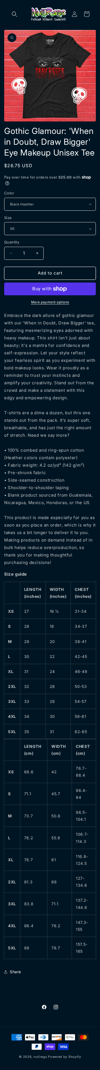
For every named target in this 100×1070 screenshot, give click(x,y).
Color (9, 193)
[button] (14, 14)
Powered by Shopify (64, 1057)
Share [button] (15, 971)
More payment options (50, 302)
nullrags (40, 1057)
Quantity (11, 242)
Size (8, 217)
